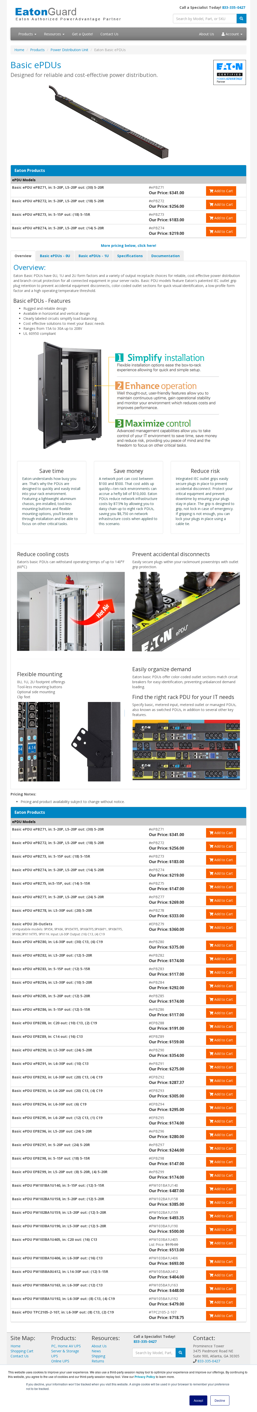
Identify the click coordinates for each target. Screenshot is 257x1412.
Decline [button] (220, 1400)
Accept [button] (198, 1400)
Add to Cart (223, 190)
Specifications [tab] (130, 255)
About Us (206, 34)
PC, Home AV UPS (66, 1346)
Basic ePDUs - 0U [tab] (55, 255)
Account (232, 34)
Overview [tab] (23, 255)
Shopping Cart (22, 1351)
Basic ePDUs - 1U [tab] (94, 255)
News (96, 1351)
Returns (98, 1361)
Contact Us (109, 34)
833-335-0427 (233, 7)
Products (26, 34)
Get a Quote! (82, 34)
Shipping (98, 1356)
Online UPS (60, 1361)
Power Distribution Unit (69, 49)
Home (19, 49)
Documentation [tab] (165, 255)
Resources (53, 34)
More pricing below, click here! (128, 245)
